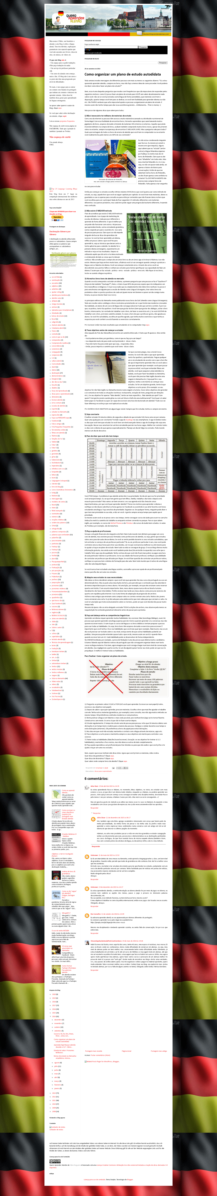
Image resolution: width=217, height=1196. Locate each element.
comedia (55, 334)
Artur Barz (94, 786)
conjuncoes (56, 355)
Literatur (55, 484)
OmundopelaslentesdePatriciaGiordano (106, 941)
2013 (54, 1093)
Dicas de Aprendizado (60, 391)
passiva (54, 553)
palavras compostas (59, 532)
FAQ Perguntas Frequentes (61, 427)
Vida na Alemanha (58, 678)
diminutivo (55, 397)
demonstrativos (57, 376)
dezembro (58, 1020)
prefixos (55, 580)
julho (56, 1066)
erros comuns (57, 403)
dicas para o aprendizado (103, 771)
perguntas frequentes (67, 121)
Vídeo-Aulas (56, 682)
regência (55, 613)
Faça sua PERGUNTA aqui (60, 418)
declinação (56, 373)
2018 (54, 1002)
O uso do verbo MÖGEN (60, 931)
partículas (55, 544)
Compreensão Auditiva (60, 343)
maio (56, 1074)
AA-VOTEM (56, 277)
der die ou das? (57, 382)
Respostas (97, 813)
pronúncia (55, 595)
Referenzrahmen (58, 610)
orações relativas (58, 520)
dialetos (55, 388)
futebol (54, 442)
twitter (54, 654)
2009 (54, 1108)
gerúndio (55, 454)
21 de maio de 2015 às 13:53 (109, 855)
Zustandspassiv (57, 699)
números (55, 517)
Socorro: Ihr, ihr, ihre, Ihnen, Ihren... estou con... (64, 1035)
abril (56, 1077)
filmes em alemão (58, 433)
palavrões (55, 538)
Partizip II (55, 550)
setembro (58, 1031)
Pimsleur (129, 523)
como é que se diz (58, 337)
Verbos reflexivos (58, 672)
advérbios (55, 289)
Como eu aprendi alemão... (68, 792)
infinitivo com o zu (58, 469)
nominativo (56, 514)
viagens (54, 675)
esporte (54, 409)
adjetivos (55, 286)
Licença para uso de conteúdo (94, 1180)
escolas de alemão (58, 406)
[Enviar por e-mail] (117, 768)
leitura (54, 475)
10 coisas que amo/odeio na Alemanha (67, 948)
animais (54, 307)
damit (54, 367)
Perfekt (54, 556)
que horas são (57, 601)
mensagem (56, 499)
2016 (54, 1009)
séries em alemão (58, 619)
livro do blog (56, 487)
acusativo (55, 283)
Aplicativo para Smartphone (61, 310)
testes (54, 646)
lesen (54, 478)
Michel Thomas (116, 523)
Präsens (54, 574)
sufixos (54, 634)
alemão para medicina (60, 295)
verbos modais (57, 669)
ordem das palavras (59, 523)
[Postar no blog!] (120, 768)
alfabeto (55, 301)
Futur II (54, 448)
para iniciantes (57, 541)
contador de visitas (56, 1130)
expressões (56, 415)
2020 (54, 994)
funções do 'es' (57, 439)
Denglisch (55, 379)
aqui (147, 325)
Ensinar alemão (57, 400)
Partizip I (55, 547)
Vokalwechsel (57, 690)
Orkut (54, 526)
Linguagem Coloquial (59, 481)
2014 (54, 1017)
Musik (54, 505)
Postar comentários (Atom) (100, 1055)
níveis (54, 508)
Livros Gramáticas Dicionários (62, 490)
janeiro (57, 1089)
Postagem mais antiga (159, 1051)
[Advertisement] (126, 1028)
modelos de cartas (58, 502)
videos (54, 684)
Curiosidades (56, 364)
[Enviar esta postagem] (113, 768)
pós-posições (56, 571)
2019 (54, 998)
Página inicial (126, 1051)
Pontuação (55, 568)
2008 (54, 1112)
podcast (55, 565)
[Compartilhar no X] (122, 768)
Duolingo (129, 420)
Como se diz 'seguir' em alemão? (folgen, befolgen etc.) (69, 894)
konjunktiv (55, 472)
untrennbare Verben (59, 664)
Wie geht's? (66, 913)
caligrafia (55, 322)
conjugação (56, 352)
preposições (56, 583)
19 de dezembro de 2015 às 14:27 (111, 887)
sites (53, 624)
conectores (56, 349)
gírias (54, 457)
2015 (54, 1013)
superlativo (56, 637)
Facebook (55, 421)
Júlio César (101, 818)
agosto (57, 1063)
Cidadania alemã (58, 328)
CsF (53, 358)
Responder (94, 808)
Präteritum (55, 577)
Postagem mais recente (93, 1051)
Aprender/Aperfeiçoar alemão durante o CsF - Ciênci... (65, 1046)
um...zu (54, 657)
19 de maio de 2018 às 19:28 (132, 941)
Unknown (94, 855)
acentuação (56, 280)
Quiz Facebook (57, 604)
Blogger (130, 1180)
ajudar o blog (56, 292)
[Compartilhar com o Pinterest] (127, 768)
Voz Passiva (56, 696)
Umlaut (54, 660)
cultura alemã (56, 361)
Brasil (54, 319)
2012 (54, 1097)
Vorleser (55, 693)
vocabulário (56, 687)
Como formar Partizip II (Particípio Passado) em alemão (69, 969)
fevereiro (57, 1085)
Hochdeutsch (56, 463)
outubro (57, 1027)
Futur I (54, 445)
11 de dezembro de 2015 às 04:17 (118, 818)
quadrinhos (56, 598)
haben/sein (56, 460)
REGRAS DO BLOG (58, 616)
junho (56, 1070)
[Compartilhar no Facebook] (124, 768)
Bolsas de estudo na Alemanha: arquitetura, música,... (65, 1057)
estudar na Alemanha (59, 412)
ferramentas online (58, 430)
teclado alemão (57, 639)
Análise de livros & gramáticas (68, 873)
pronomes (55, 586)
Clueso (54, 331)
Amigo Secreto (57, 304)
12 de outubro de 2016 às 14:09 (112, 914)
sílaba (54, 622)
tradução (55, 649)
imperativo (55, 466)
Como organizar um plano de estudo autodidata (64, 1041)
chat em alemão (57, 325)
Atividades (55, 313)
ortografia (55, 529)
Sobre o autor (57, 628)
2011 (54, 1100)
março (56, 1081)
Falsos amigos (57, 424)
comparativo (56, 340)
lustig (54, 493)
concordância (57, 346)
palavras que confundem (61, 535)
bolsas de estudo (58, 316)
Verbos (54, 667)
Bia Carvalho (96, 914)
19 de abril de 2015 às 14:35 (109, 786)
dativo (54, 370)
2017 (54, 1005)
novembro (58, 1023)
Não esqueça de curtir (60, 137)
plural (54, 559)
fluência (54, 436)
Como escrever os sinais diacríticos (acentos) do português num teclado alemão (68, 814)
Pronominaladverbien (59, 592)
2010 (54, 1104)
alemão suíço (56, 298)
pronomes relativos (59, 589)
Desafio (54, 385)
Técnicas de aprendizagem (61, 642)
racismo (55, 607)
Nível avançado (57, 511)
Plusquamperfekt (58, 562)
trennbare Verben (58, 652)
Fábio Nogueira (75, 1165)
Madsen (55, 496)
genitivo (55, 451)
